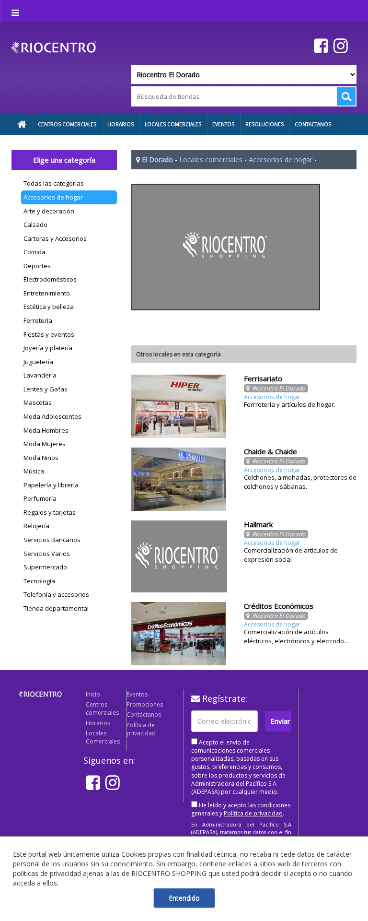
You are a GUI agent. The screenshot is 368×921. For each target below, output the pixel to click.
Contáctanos (143, 714)
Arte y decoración (48, 211)
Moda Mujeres (44, 443)
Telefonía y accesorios (56, 594)
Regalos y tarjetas (49, 512)
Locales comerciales (210, 159)
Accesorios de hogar (53, 197)
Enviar (280, 721)
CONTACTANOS (313, 124)
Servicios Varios (46, 553)
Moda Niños (40, 457)
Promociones (144, 704)
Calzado (35, 224)
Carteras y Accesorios (55, 238)
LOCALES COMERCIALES (173, 124)
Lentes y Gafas (45, 389)
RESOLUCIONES (264, 124)
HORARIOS (120, 124)
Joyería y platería (47, 347)
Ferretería (37, 320)
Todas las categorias (53, 183)
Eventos (137, 694)
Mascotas (37, 402)
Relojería (36, 525)
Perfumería (40, 498)
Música (33, 471)
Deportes (37, 265)
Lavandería (40, 375)
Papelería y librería (51, 485)
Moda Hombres (46, 430)
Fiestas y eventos (48, 334)
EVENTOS (223, 124)
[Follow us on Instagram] (339, 45)
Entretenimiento (46, 293)
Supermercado (45, 567)
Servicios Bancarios (51, 539)
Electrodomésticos (50, 279)
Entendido (184, 897)
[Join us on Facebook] (319, 45)
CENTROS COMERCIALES (67, 124)
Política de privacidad (141, 729)
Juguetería (38, 361)
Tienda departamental (56, 608)
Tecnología (39, 581)
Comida (34, 252)
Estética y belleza (48, 306)
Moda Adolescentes (52, 416)
